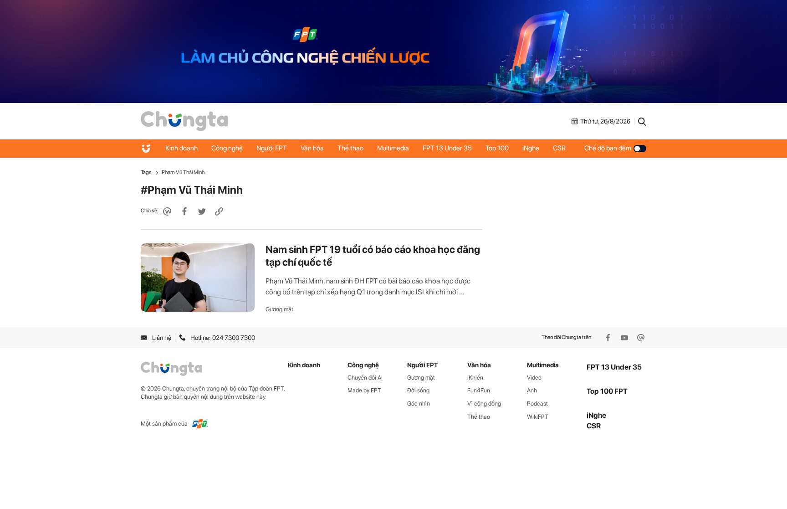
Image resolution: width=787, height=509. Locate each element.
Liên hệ (161, 337)
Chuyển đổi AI (365, 377)
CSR (559, 148)
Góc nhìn (418, 403)
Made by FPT (364, 390)
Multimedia (393, 148)
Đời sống (418, 390)
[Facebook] (608, 337)
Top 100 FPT (607, 391)
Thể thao (350, 148)
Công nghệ (227, 148)
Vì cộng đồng (484, 403)
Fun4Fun (478, 390)
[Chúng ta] (184, 120)
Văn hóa (312, 148)
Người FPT (271, 148)
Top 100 (497, 148)
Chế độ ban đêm (607, 148)
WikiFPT (537, 416)
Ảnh (532, 390)
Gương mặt (279, 309)
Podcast (537, 403)
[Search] (642, 121)
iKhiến (475, 377)
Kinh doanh (181, 148)
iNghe (530, 148)
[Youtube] (625, 337)
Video (534, 377)
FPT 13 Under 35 (447, 148)
